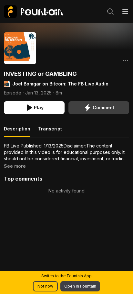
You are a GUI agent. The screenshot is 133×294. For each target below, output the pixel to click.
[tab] (17, 131)
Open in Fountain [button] (80, 286)
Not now (45, 286)
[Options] (125, 60)
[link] (33, 11)
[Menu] (125, 11)
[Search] (110, 11)
